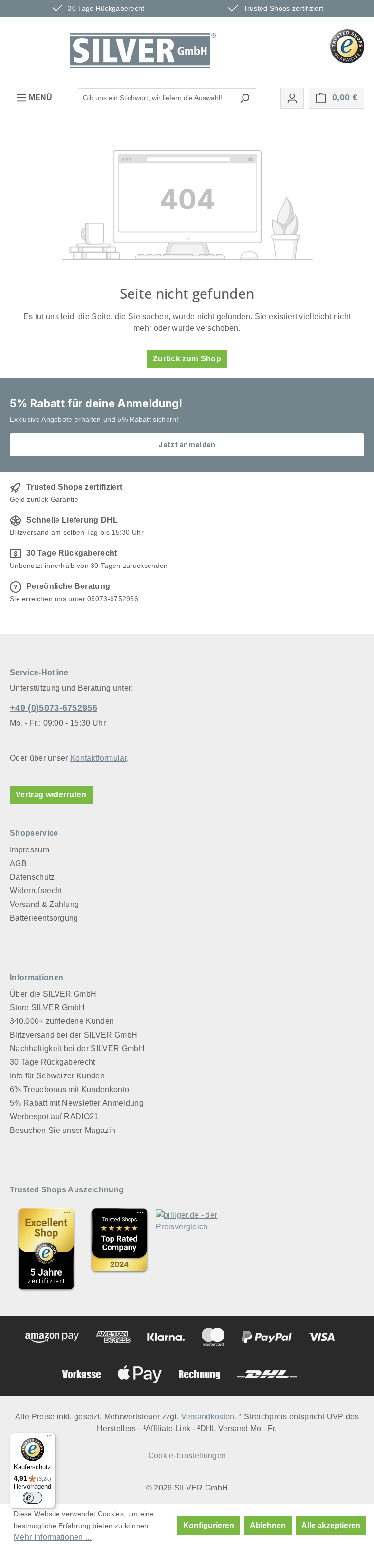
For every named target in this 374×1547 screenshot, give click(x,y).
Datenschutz (32, 877)
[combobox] (156, 98)
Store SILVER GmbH (47, 1007)
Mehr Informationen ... (53, 1537)
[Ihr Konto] (292, 98)
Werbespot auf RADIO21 (54, 1117)
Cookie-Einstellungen (187, 1456)
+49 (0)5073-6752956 (53, 708)
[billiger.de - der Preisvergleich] (192, 1249)
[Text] (119, 1249)
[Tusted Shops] (347, 45)
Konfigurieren (208, 1525)
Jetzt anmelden (186, 444)
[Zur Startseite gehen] (143, 50)
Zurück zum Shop (187, 359)
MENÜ (39, 98)
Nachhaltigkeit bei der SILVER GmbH (77, 1048)
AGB (18, 863)
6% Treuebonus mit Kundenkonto (69, 1089)
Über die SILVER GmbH (53, 994)
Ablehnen (268, 1525)
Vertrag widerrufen (51, 795)
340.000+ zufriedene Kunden (62, 1021)
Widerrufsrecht (36, 891)
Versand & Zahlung (44, 904)
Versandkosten (208, 1417)
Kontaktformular (98, 758)
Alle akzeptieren (330, 1525)
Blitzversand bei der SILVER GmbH (73, 1035)
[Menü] (49, 1438)
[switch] (32, 1498)
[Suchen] (244, 98)
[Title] (46, 1249)
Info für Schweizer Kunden (57, 1076)
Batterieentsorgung (44, 918)
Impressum (29, 850)
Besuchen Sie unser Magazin (62, 1130)
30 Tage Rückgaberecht (52, 1062)
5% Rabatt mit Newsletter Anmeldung (77, 1103)
